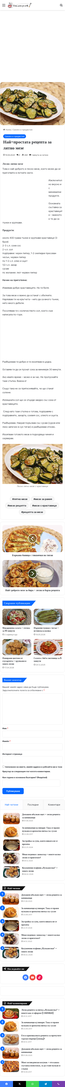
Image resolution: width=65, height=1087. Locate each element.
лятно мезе (21, 499)
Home (8, 129)
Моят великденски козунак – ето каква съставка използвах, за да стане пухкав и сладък (40, 1065)
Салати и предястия (22, 129)
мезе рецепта (17, 505)
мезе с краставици (45, 505)
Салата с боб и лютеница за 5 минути (48, 660)
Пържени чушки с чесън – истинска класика (46, 629)
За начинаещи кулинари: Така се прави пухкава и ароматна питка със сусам (41, 829)
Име (5, 728)
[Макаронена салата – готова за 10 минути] (16, 617)
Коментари (54, 804)
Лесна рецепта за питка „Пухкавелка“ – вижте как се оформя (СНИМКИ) (40, 1011)
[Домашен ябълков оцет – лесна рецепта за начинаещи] (11, 818)
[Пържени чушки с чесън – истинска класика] (48, 617)
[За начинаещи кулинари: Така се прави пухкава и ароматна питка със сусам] (11, 831)
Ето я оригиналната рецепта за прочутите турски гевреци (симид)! (41, 1037)
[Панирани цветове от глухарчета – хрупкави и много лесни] (16, 647)
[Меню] (3, 6)
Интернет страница (12, 754)
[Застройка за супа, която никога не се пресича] (11, 845)
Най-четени (11, 804)
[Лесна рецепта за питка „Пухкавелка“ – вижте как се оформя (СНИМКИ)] (10, 1013)
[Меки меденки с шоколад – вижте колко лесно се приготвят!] (11, 858)
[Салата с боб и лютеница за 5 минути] (48, 647)
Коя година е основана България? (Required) (24, 777)
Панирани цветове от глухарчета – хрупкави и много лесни (14, 661)
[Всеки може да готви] (20, 5)
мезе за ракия (43, 499)
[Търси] (61, 6)
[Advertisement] (32, 45)
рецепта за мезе (33, 512)
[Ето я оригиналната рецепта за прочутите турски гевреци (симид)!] (10, 1039)
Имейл (6, 741)
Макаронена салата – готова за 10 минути (16, 629)
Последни (33, 804)
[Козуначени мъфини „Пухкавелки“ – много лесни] (11, 872)
